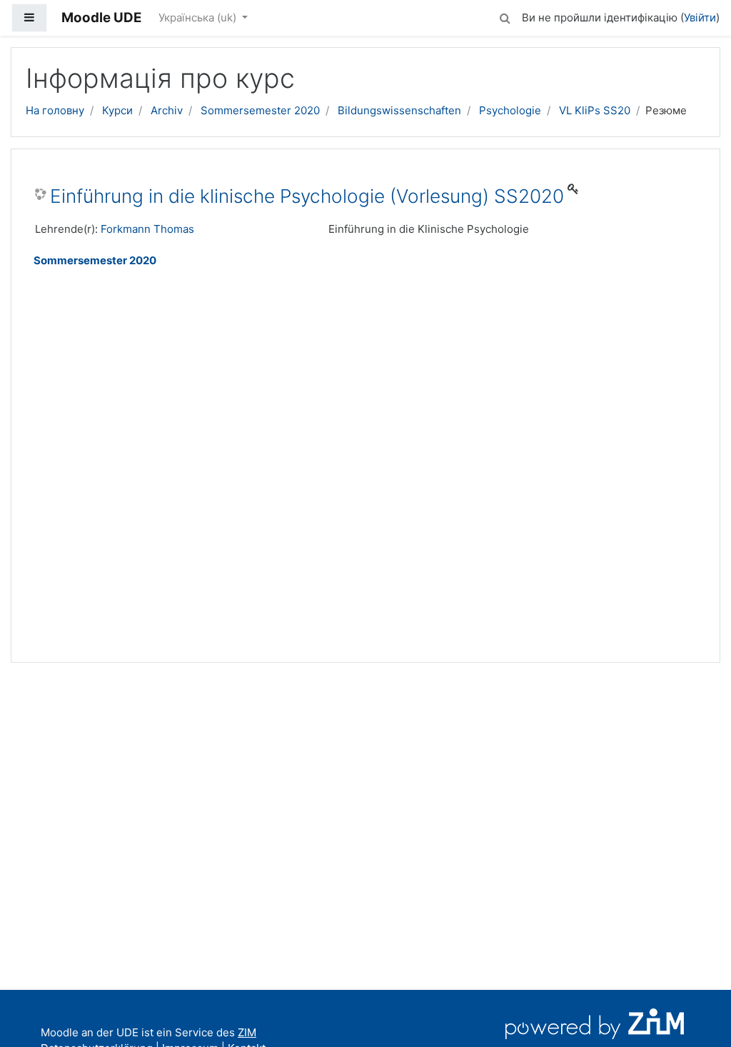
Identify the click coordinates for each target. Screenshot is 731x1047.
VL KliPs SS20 (594, 110)
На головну (55, 110)
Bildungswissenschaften (399, 110)
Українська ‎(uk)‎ (198, 17)
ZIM (247, 1032)
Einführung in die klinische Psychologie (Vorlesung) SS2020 (307, 196)
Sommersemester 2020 (260, 110)
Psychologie (510, 110)
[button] (504, 16)
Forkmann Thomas (147, 229)
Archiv (167, 110)
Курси (117, 110)
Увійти (700, 17)
